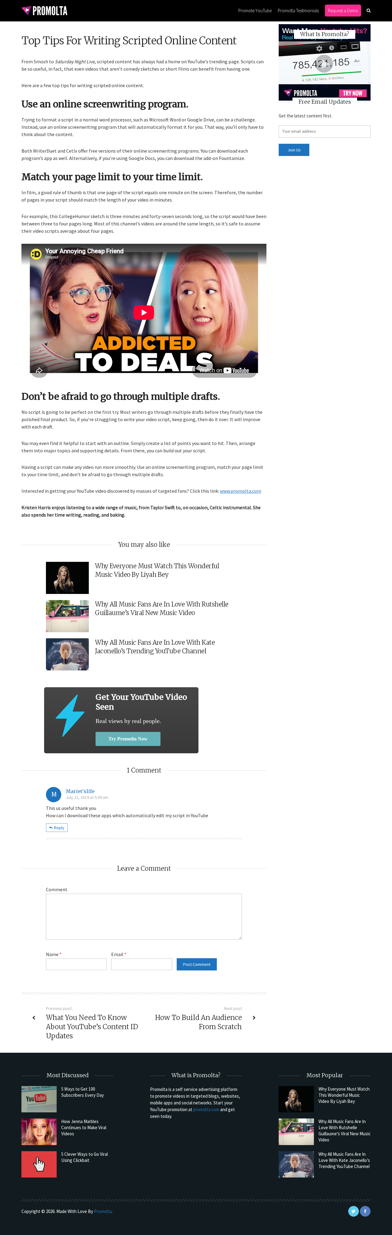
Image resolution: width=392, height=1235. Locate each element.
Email (118, 954)
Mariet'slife (80, 791)
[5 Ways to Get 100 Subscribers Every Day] (39, 1099)
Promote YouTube (255, 10)
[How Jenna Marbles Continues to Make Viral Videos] (39, 1131)
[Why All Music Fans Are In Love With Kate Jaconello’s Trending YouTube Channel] (296, 1164)
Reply (59, 827)
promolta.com (206, 1109)
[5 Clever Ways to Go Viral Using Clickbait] (39, 1164)
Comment (56, 889)
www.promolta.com (240, 491)
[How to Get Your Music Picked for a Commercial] (70, 715)
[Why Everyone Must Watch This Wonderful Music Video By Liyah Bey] (296, 1099)
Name (54, 954)
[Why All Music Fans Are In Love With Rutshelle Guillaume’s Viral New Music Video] (296, 1131)
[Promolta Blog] (44, 10)
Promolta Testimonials (298, 10)
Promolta (102, 1211)
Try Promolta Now (128, 738)
